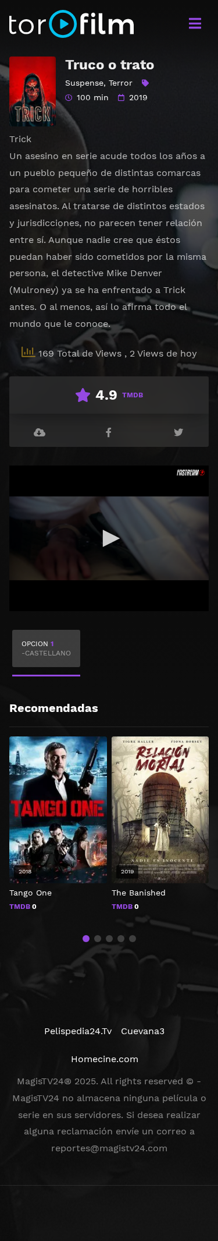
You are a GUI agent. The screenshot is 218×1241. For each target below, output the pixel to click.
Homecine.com (104, 1058)
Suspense (84, 82)
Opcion (46, 648)
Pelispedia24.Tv (78, 1030)
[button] (86, 938)
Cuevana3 (143, 1030)
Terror (121, 82)
